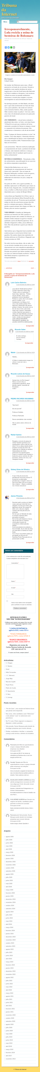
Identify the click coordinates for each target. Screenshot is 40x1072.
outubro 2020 (10, 1018)
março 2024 (9, 927)
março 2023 (9, 962)
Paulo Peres (9, 685)
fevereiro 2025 (10, 893)
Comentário (15, 563)
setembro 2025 (10, 871)
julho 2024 (9, 915)
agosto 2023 (9, 949)
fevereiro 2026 (10, 855)
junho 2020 (9, 1030)
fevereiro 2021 (10, 1009)
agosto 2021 (9, 996)
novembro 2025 (11, 865)
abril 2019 (9, 1046)
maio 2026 (9, 846)
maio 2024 (9, 921)
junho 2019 (9, 1040)
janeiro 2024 (9, 933)
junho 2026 (9, 843)
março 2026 (9, 852)
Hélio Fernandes (11, 672)
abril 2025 (9, 886)
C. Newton (9, 666)
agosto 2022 (9, 977)
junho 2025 (9, 880)
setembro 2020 (10, 1021)
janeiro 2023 (9, 968)
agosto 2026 (9, 836)
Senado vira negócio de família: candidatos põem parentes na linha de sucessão (22, 801)
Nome (13, 581)
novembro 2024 (11, 902)
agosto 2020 (9, 1024)
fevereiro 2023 (10, 965)
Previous (8, 268)
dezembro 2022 (11, 971)
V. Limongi (9, 697)
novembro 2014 (11, 1059)
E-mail (13, 587)
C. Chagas (9, 663)
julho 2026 (9, 840)
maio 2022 (9, 987)
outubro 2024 (10, 905)
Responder (30, 326)
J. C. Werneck (10, 675)
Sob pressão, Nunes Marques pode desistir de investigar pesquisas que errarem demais (21, 817)
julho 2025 (9, 877)
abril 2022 (9, 990)
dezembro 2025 (11, 861)
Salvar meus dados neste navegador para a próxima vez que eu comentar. (21, 603)
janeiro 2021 (9, 1012)
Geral (19, 261)
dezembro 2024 (11, 899)
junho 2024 (9, 918)
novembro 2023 (11, 940)
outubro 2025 (10, 868)
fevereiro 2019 (10, 1052)
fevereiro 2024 (10, 930)
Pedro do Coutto (11, 688)
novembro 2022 (11, 974)
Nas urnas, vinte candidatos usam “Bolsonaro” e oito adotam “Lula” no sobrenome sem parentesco (20, 716)
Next (33, 268)
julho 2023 (9, 952)
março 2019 (9, 1049)
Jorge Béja (9, 678)
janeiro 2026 (9, 858)
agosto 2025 (9, 874)
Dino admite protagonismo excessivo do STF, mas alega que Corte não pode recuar (22, 782)
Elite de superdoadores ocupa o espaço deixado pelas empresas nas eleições (22, 747)
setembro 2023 (10, 946)
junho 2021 (9, 1002)
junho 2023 (9, 955)
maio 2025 (9, 883)
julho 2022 (9, 980)
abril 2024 (9, 924)
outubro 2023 (10, 943)
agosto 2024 (9, 911)
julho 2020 (9, 1027)
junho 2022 (9, 983)
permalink (31, 261)
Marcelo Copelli (10, 681)
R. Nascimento (10, 691)
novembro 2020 (11, 1015)
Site (12, 594)
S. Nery (8, 694)
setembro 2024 (10, 908)
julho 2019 (9, 1037)
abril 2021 (9, 1005)
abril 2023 (9, 958)
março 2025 (9, 890)
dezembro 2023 (11, 937)
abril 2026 (9, 849)
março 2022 (9, 993)
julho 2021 (9, 999)
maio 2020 (9, 1034)
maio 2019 (9, 1043)
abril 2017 (9, 1055)
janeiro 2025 (9, 896)
